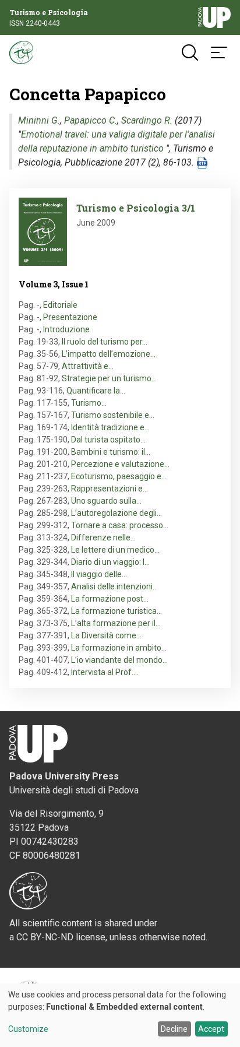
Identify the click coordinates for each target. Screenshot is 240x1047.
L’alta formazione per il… (116, 623)
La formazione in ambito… (119, 647)
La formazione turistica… (116, 611)
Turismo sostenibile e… (112, 415)
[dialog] (120, 1015)
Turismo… (89, 402)
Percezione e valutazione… (120, 464)
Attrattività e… (88, 366)
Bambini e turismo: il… (110, 451)
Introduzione (66, 329)
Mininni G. (39, 120)
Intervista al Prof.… (105, 672)
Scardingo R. (146, 120)
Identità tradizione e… (110, 427)
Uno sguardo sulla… (106, 500)
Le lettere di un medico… (115, 549)
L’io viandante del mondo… (119, 660)
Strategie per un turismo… (109, 378)
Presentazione (70, 317)
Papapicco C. (90, 120)
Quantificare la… (95, 390)
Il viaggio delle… (99, 574)
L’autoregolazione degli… (116, 513)
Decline (174, 1029)
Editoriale (60, 305)
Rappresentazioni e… (109, 488)
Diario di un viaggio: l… (110, 562)
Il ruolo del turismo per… (104, 341)
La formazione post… (110, 598)
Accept (211, 1029)
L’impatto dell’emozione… (109, 354)
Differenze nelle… (103, 537)
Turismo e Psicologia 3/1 (135, 208)
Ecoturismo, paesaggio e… (119, 476)
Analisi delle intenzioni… (114, 586)
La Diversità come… (106, 635)
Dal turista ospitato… (108, 439)
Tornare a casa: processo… (119, 525)
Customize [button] (28, 1029)
